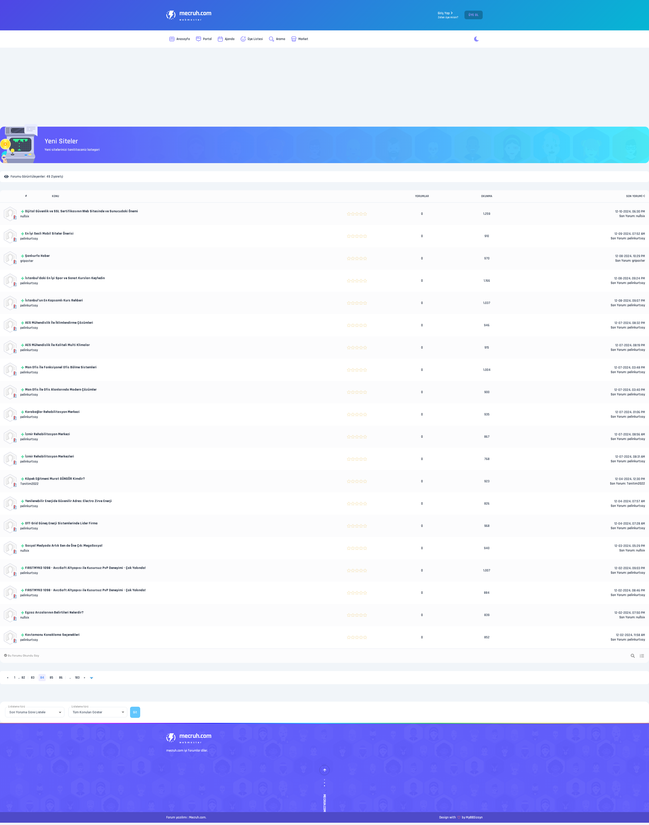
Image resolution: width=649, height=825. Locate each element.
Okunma (486, 196)
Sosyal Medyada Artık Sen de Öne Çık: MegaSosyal (63, 545)
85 (51, 678)
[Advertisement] (324, 87)
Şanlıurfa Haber (37, 256)
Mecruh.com (197, 817)
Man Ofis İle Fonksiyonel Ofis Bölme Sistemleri (61, 367)
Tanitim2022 (29, 484)
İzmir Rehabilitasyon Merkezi (47, 434)
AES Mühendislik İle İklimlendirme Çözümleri (59, 322)
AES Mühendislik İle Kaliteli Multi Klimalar (57, 345)
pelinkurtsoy (29, 239)
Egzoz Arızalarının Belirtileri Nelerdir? (54, 612)
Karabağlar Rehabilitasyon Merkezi (52, 412)
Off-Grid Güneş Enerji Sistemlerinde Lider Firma (61, 523)
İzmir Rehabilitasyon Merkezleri (49, 456)
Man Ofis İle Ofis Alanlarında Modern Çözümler (61, 389)
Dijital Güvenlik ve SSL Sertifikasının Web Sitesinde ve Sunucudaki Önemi (81, 211)
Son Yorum (633, 196)
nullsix (24, 216)
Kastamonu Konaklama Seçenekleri (52, 634)
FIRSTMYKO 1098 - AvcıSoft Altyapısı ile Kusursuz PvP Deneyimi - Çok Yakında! (85, 568)
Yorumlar (422, 196)
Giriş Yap (448, 15)
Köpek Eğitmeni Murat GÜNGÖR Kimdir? (55, 478)
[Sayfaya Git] (91, 677)
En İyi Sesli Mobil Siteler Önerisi (49, 233)
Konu (55, 196)
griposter (26, 261)
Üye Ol (473, 15)
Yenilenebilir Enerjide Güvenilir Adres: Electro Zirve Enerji (68, 501)
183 (77, 678)
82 (23, 678)
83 (32, 678)
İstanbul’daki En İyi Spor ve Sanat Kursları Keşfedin (65, 278)
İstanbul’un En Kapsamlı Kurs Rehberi (54, 300)
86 (61, 678)
